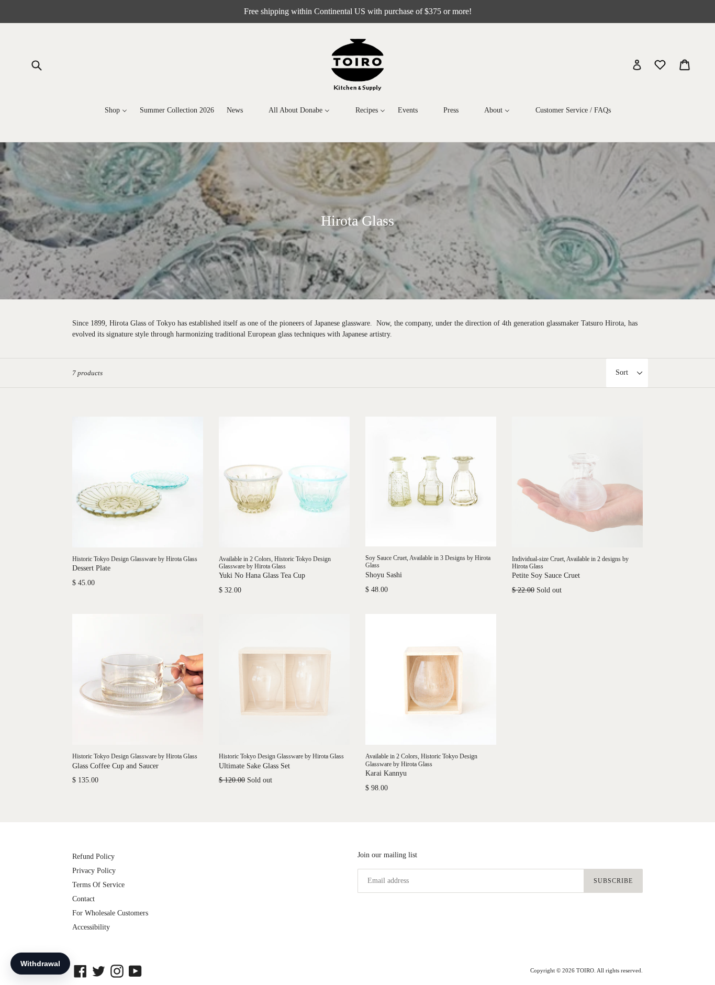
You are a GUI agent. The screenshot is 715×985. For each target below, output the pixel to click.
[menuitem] (115, 110)
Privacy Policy (94, 871)
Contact (83, 899)
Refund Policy (93, 856)
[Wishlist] (661, 64)
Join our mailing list (387, 855)
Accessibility (91, 927)
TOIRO (585, 970)
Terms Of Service (98, 885)
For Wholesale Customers (110, 913)
